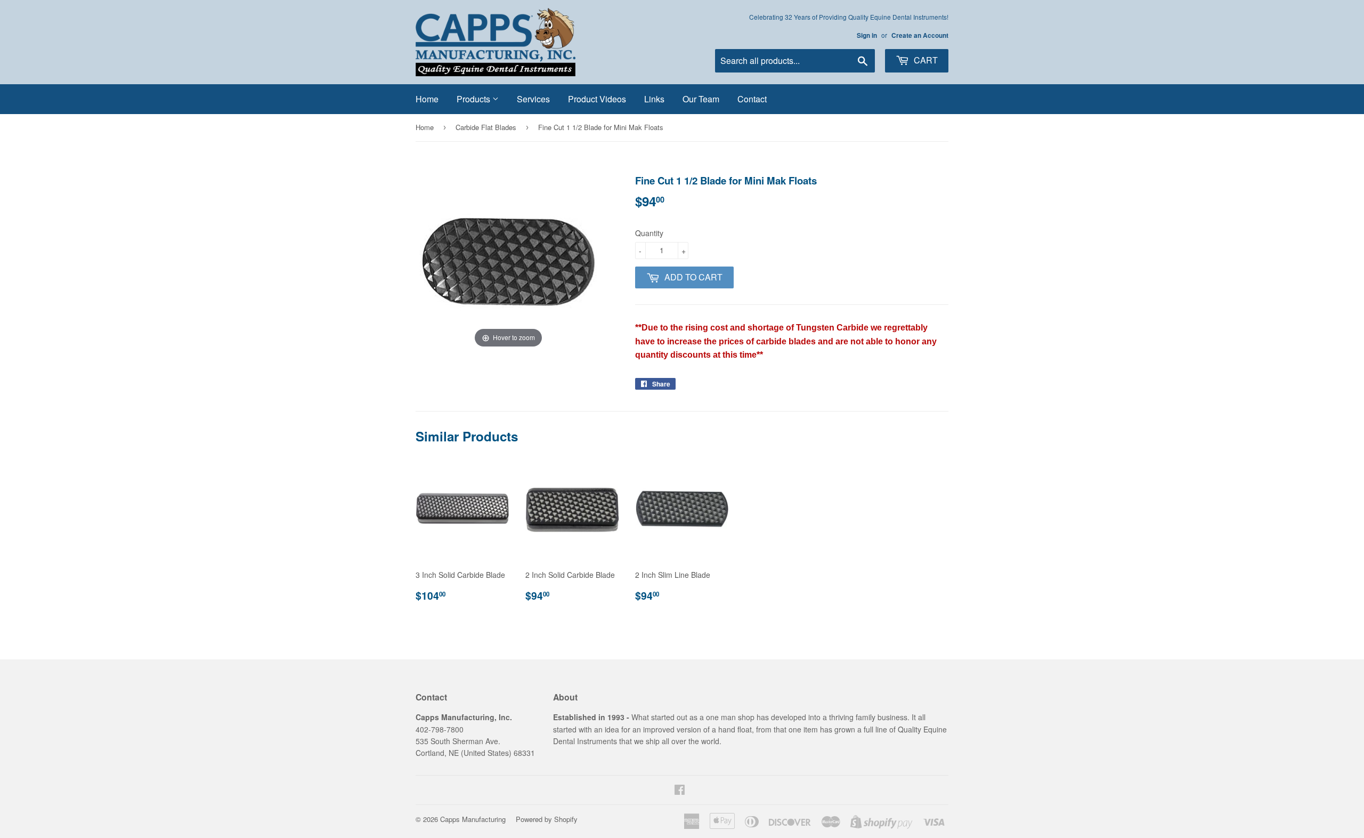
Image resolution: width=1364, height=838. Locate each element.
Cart (925, 60)
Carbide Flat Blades (486, 127)
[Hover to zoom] (508, 260)
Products (474, 99)
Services (533, 99)
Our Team (701, 99)
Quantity (649, 233)
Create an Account (919, 35)
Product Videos (597, 99)
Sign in (867, 35)
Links (654, 99)
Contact (752, 99)
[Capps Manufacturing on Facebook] (679, 790)
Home (427, 99)
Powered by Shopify (547, 819)
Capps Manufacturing (473, 819)
